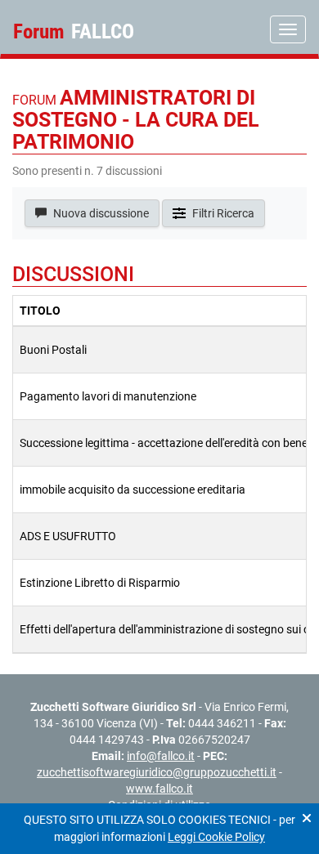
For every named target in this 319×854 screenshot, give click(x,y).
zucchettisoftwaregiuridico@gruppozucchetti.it (156, 772)
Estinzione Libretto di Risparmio (100, 582)
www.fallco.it (159, 788)
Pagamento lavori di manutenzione (108, 396)
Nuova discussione (100, 213)
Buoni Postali (53, 349)
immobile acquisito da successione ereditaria (132, 489)
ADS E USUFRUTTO (68, 536)
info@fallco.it (161, 755)
